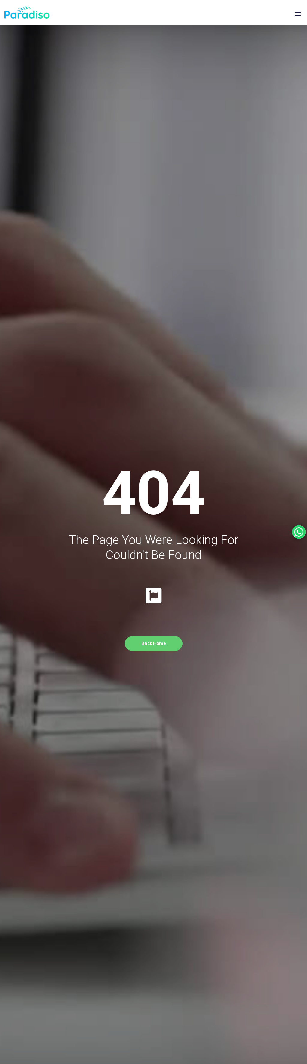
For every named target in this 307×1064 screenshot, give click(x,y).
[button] (298, 14)
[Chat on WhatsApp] (299, 532)
